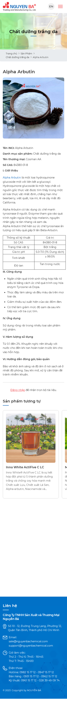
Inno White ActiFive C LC (25, 467)
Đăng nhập (17, 390)
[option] (33, 108)
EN (51, 6)
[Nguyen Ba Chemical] (19, 6)
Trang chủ (11, 53)
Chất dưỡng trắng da (17, 57)
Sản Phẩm (26, 53)
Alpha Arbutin (12, 177)
